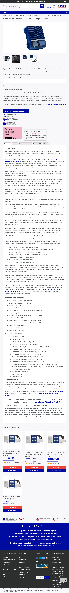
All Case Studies (23, 572)
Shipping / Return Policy (9, 559)
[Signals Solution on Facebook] (37, 558)
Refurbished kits (56, 562)
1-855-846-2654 (51, 7)
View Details (12, 467)
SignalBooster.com (12, 588)
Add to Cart (13, 470)
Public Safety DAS (7, 574)
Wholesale (22, 562)
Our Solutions (22, 559)
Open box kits (56, 564)
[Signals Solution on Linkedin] (40, 558)
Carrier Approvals (7, 571)
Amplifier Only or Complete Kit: (12, 78)
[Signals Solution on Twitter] (43, 558)
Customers (22, 574)
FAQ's (4, 577)
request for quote (38, 139)
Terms (23, 588)
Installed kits (55, 557)
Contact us (5, 557)
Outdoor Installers (24, 567)
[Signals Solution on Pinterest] (47, 558)
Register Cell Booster (8, 562)
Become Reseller (40, 570)
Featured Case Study (24, 569)
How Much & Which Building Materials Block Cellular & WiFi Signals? (35, 537)
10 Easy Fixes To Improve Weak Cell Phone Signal (36, 531)
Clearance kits (56, 559)
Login (64, 1)
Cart (66, 12)
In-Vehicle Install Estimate (9, 569)
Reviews (21, 577)
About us (21, 557)
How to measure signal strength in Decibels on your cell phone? (35, 543)
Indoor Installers (23, 564)
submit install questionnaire (57, 104)
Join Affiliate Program (41, 572)
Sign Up (47, 577)
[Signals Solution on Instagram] (37, 561)
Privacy (19, 588)
